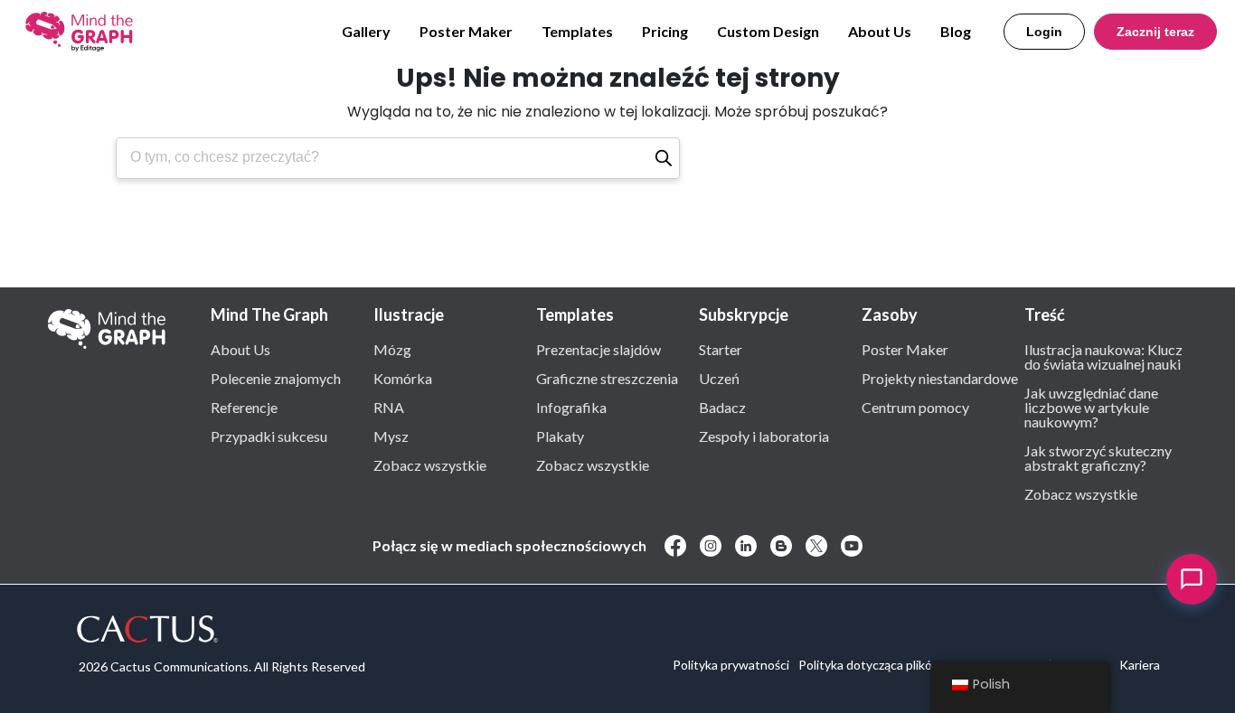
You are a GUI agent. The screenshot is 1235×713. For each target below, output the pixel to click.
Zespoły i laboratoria (764, 435)
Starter (720, 349)
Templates (577, 31)
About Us (879, 31)
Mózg (392, 349)
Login (1044, 31)
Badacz (722, 407)
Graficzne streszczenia (607, 378)
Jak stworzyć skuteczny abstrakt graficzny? (1098, 457)
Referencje (244, 407)
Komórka (402, 378)
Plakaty (560, 435)
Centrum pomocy (915, 407)
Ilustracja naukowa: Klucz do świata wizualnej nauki (1103, 356)
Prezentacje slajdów (598, 349)
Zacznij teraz (1155, 31)
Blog (955, 31)
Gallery (366, 31)
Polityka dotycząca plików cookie (890, 664)
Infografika (571, 407)
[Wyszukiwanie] (663, 158)
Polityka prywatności (731, 664)
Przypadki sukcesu (269, 435)
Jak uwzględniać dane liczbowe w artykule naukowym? (1091, 406)
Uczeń (719, 378)
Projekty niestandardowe (940, 378)
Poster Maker (466, 31)
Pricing (665, 31)
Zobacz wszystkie (429, 464)
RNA (388, 407)
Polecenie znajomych (276, 378)
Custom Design (768, 31)
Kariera (1139, 664)
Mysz (391, 435)
